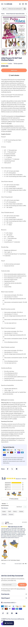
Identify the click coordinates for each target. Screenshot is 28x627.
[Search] (25, 9)
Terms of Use (4, 434)
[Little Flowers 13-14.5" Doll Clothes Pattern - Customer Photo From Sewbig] (8, 494)
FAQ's (11, 434)
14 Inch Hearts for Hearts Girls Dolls (15, 13)
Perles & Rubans (20, 116)
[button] (23, 563)
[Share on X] (12, 469)
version (4, 514)
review (21, 511)
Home (2, 13)
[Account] (20, 4)
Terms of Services (21, 588)
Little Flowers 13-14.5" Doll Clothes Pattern (10, 560)
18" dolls (9, 123)
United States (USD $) (9, 602)
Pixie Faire (8, 619)
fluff (9, 511)
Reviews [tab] (4, 503)
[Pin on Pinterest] (16, 469)
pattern (11, 514)
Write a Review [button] (14, 498)
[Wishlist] (23, 4)
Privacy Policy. (6, 590)
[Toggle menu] (2, 4)
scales (4, 511)
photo (15, 511)
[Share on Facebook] (7, 469)
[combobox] (14, 9)
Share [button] (4, 563)
